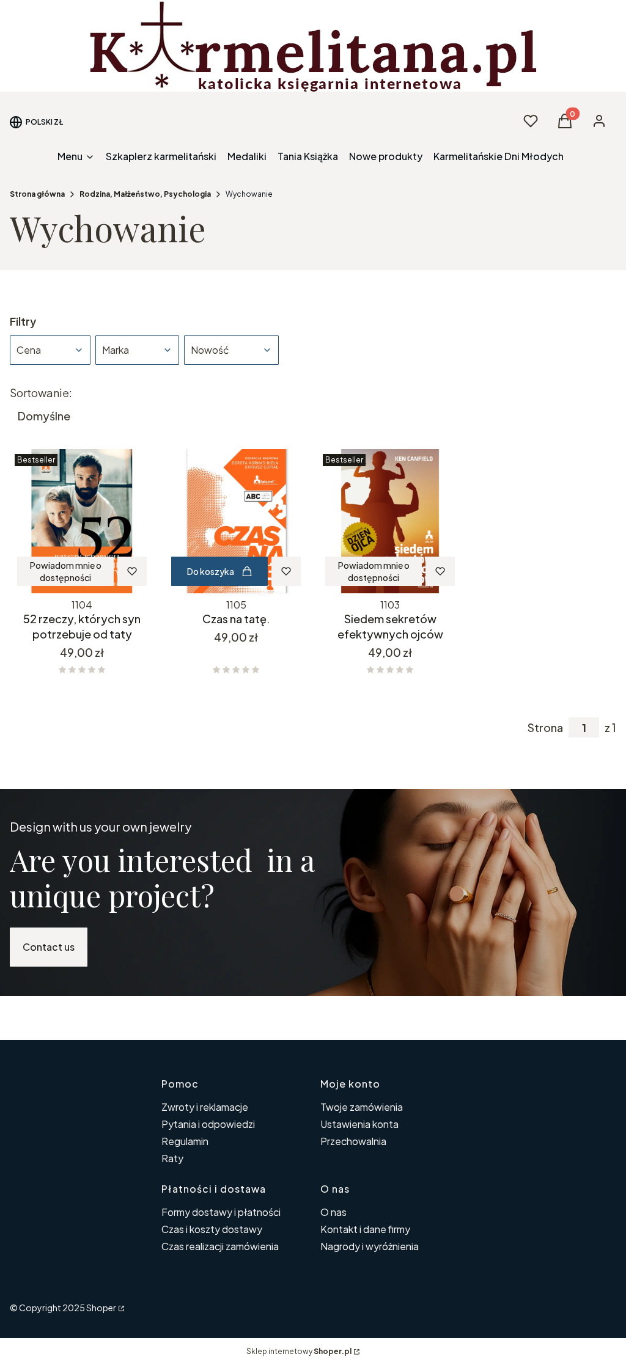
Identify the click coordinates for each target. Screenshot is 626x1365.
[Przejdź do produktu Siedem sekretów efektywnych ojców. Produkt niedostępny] (390, 521)
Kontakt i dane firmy (365, 1229)
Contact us (49, 946)
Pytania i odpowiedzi (208, 1124)
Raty (172, 1158)
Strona (545, 728)
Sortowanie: (41, 393)
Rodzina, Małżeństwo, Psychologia (145, 194)
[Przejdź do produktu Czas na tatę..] (236, 521)
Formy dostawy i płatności (221, 1212)
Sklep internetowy (299, 1351)
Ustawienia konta (359, 1124)
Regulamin (184, 1141)
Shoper (101, 1307)
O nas (333, 1212)
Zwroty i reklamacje (204, 1106)
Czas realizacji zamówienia (220, 1246)
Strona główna (37, 194)
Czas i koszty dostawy (211, 1229)
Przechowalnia (353, 1141)
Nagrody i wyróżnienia (369, 1246)
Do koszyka (210, 571)
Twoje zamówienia (361, 1106)
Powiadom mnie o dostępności (65, 571)
